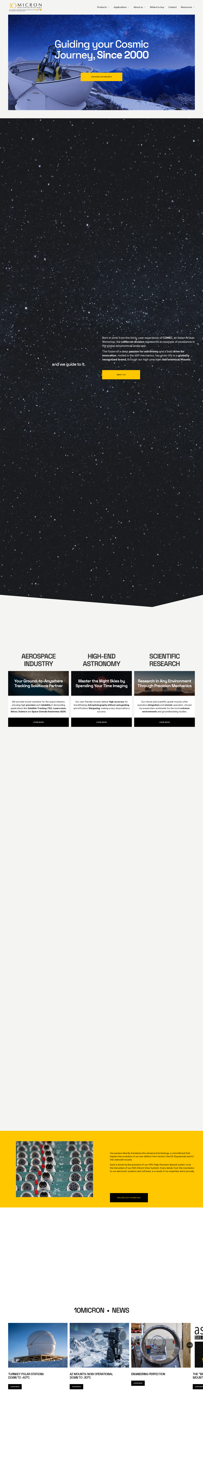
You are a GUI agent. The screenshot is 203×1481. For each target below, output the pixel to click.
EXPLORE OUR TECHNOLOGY (129, 1198)
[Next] (190, 1345)
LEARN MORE (38, 722)
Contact (172, 7)
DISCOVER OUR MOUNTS (101, 77)
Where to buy (157, 7)
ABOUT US (121, 375)
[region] (101, 1356)
